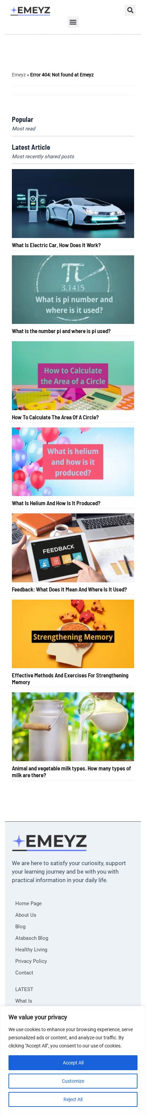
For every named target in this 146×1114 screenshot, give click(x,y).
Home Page (28, 903)
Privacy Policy (31, 961)
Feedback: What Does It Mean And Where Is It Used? (69, 589)
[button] (130, 10)
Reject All (73, 1099)
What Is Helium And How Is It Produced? (56, 502)
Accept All (73, 1062)
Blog (20, 927)
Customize (73, 1081)
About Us (25, 915)
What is (23, 1001)
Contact (24, 973)
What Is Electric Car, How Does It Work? (56, 244)
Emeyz (19, 74)
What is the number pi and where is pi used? (61, 330)
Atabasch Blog (31, 938)
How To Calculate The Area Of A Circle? (55, 417)
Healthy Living (31, 950)
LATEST (24, 989)
